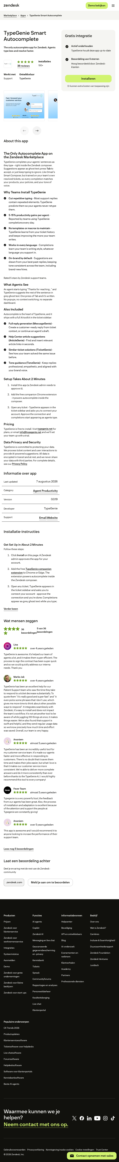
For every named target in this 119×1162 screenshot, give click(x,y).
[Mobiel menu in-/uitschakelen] (113, 5)
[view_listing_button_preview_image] (24, 105)
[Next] (37, 130)
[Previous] (24, 130)
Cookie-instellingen (84, 1149)
